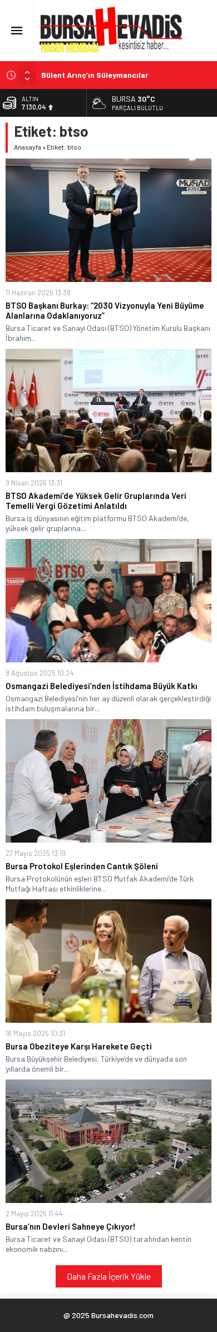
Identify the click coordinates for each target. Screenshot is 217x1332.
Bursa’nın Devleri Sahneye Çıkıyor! (71, 1226)
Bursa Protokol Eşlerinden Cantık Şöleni (82, 866)
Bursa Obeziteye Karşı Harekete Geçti (79, 1046)
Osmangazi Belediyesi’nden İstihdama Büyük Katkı (102, 686)
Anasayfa (27, 147)
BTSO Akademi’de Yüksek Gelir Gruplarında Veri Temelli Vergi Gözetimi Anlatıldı (96, 501)
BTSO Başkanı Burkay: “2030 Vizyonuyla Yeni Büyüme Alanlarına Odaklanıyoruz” (105, 310)
